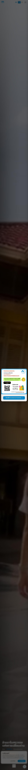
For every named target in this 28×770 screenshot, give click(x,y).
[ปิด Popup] (25, 371)
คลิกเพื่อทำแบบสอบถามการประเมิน (13, 398)
